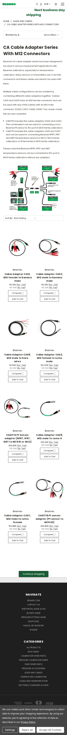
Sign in (27, 625)
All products (33, 647)
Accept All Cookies (50, 730)
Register (39, 625)
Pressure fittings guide (33, 617)
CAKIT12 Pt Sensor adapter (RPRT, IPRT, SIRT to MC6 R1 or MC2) (17, 438)
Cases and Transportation (33, 681)
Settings (10, 730)
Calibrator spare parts (33, 655)
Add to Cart (17, 299)
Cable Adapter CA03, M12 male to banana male (49, 277)
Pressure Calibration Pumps (33, 660)
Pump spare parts (33, 664)
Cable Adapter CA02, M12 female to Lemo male (49, 358)
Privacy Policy (28, 722)
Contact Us (33, 604)
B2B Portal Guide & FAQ (33, 608)
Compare (16, 293)
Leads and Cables (33, 672)
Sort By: (9, 218)
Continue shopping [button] (33, 574)
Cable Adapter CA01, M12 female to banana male (17, 277)
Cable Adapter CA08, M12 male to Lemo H (49, 436)
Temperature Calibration (33, 676)
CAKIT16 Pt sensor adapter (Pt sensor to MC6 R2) (49, 519)
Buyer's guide (33, 613)
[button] (32, 35)
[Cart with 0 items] (55, 4)
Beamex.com (33, 600)
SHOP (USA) (33, 621)
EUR (46, 4)
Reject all (27, 730)
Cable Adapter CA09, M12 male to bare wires (17, 358)
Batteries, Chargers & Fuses (33, 685)
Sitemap (33, 629)
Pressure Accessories (33, 668)
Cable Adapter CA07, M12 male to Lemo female (17, 519)
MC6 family (33, 651)
